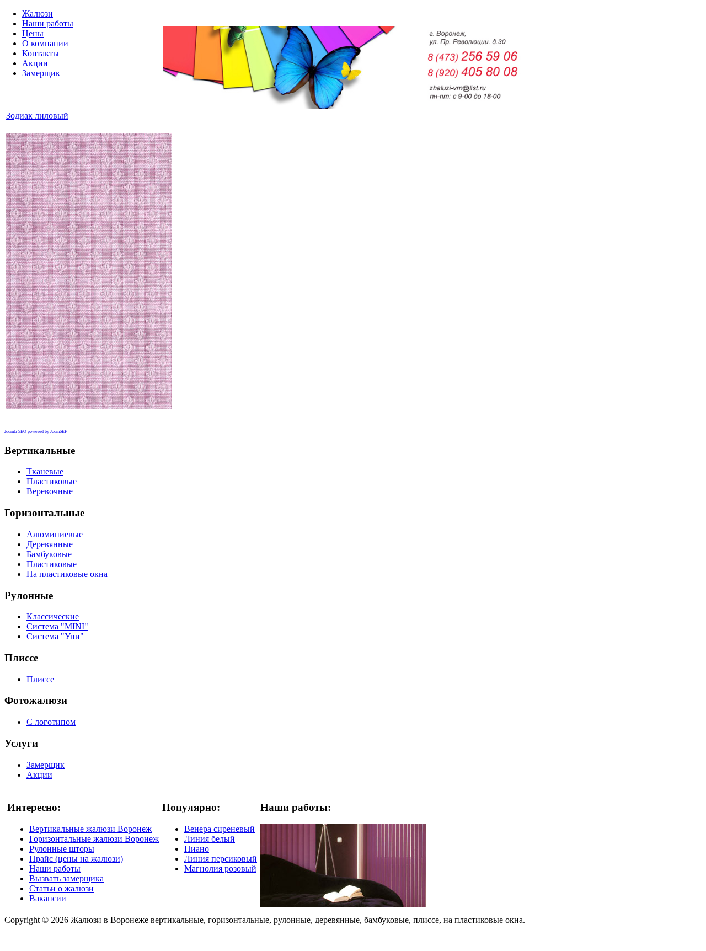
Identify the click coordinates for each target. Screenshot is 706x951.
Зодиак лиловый (37, 115)
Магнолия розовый (220, 868)
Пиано (196, 848)
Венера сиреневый (219, 829)
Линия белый (209, 838)
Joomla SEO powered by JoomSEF (35, 431)
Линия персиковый (220, 858)
